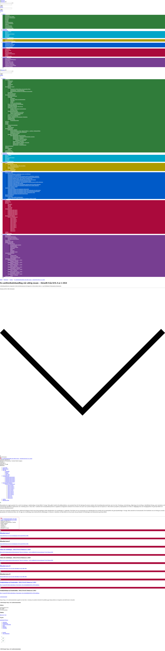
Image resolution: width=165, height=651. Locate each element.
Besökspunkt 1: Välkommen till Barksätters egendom (24, 136)
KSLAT (6, 32)
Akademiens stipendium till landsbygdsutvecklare (18, 193)
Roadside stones (13, 246)
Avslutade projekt (11, 119)
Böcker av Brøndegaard (12, 217)
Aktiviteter (5, 29)
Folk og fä (12, 228)
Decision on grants (14, 256)
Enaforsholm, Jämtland (12, 129)
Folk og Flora (13, 222)
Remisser (7, 18)
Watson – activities (14, 275)
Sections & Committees (12, 237)
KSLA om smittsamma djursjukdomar (15, 104)
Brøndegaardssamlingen (10, 53)
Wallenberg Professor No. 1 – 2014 (15, 260)
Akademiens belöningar (10, 44)
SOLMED (7, 35)
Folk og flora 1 (13, 223)
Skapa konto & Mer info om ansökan (17, 165)
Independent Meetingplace (10, 59)
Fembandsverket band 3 (12, 212)
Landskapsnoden (11, 118)
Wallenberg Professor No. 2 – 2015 (15, 262)
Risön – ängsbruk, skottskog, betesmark (21, 142)
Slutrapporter (13, 169)
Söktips (1, 6)
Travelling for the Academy (13, 239)
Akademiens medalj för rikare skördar (15, 183)
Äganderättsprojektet (14, 120)
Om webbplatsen (8, 25)
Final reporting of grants (15, 257)
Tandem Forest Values (12, 107)
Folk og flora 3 (13, 226)
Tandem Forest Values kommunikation (18, 108)
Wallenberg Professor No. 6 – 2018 (15, 271)
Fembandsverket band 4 (12, 213)
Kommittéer (10, 92)
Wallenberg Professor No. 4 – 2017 (15, 267)
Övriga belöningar (9, 46)
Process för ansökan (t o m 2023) (17, 112)
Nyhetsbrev (12, 98)
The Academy (8, 58)
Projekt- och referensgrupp (15, 103)
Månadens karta (8, 56)
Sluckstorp (12, 248)
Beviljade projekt (13, 110)
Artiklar (6, 54)
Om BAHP (7, 49)
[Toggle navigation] (0, 12)
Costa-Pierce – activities (15, 268)
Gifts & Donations (9, 66)
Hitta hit (9, 205)
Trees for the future (14, 247)
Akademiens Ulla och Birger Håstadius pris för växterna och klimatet (22, 179)
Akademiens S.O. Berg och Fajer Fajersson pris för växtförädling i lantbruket (23, 176)
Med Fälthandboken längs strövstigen (18, 135)
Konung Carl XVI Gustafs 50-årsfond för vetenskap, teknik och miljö (22, 198)
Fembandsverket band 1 (12, 210)
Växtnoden (10, 97)
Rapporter (7, 36)
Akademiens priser (9, 43)
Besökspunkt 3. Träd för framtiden (20, 139)
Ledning (9, 83)
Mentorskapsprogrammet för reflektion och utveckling (21, 91)
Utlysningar (5, 38)
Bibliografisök (8, 50)
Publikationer (5, 30)
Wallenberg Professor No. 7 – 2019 (15, 273)
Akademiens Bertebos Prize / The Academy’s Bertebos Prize (20, 178)
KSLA (4, 14)
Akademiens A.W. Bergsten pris (14, 175)
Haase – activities (13, 265)
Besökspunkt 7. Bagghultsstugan (19, 144)
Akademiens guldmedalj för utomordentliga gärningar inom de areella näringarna (24, 184)
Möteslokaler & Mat (9, 28)
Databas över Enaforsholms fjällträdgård (18, 132)
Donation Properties (9, 63)
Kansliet (9, 126)
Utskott (9, 87)
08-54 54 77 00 (3, 615)
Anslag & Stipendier (9, 39)
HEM (1, 279)
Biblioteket (6, 279)
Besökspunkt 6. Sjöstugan (18, 143)
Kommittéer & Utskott (9, 16)
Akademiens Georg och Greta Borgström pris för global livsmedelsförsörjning (23, 177)
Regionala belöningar (9, 45)
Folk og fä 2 (12, 230)
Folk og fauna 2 (13, 220)
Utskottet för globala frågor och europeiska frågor (20, 89)
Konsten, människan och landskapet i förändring (17, 117)
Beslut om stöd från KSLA (13, 167)
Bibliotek (4, 47)
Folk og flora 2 (13, 225)
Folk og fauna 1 (13, 219)
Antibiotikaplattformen (12, 105)
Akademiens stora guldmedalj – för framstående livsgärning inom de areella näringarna (25, 182)
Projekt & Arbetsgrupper (10, 17)
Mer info (7, 51)
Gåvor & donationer (9, 23)
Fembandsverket (8, 52)
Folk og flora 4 (13, 227)
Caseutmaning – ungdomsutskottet (17, 90)
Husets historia (11, 127)
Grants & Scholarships (9, 64)
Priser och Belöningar (7, 42)
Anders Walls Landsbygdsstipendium (15, 197)
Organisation (10, 80)
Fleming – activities (14, 261)
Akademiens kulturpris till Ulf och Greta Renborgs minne (19, 180)
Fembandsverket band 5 (12, 214)
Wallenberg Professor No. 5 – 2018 (15, 269)
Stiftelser (7, 24)
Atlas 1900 (10, 207)
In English (5, 57)
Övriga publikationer (9, 37)
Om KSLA (7, 15)
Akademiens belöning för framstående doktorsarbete (18, 189)
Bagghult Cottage (13, 251)
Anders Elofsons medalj (12, 186)
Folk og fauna (13, 218)
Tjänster (9, 206)
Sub (1, 5)
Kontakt (6, 21)
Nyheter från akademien (13, 125)
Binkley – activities (14, 263)
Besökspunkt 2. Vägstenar (18, 137)
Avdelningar (10, 84)
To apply (9, 254)
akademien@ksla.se (4, 620)
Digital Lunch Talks (9, 61)
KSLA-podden (8, 31)
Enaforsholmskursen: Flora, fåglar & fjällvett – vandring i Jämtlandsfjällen (25, 130)
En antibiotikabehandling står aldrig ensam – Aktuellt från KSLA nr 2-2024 (29, 279)
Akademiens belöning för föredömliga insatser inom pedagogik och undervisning (24, 190)
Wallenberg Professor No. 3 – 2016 (15, 264)
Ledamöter (10, 82)
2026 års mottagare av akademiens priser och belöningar (19, 173)
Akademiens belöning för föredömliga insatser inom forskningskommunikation (24, 191)
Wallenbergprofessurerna (10, 40)
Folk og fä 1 (12, 229)
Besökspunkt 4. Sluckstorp (18, 141)
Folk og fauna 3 (13, 221)
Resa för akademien (12, 93)
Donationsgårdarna (9, 22)
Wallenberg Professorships (10, 65)
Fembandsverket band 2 (12, 211)
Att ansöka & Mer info (12, 164)
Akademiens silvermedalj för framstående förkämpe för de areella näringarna (23, 185)
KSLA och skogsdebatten (13, 115)
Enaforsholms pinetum (14, 133)
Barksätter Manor (11, 243)
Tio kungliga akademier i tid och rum (15, 106)
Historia (9, 85)
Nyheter (6, 20)
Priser (4, 625)
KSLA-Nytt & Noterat (9, 33)
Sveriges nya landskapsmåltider (14, 114)
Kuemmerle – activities (15, 272)
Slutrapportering (11, 168)
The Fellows (7, 60)
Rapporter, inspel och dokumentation (17, 99)
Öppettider (10, 204)
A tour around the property (15, 244)
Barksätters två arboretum (20, 140)
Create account (13, 255)
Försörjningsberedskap (12, 96)
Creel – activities (13, 270)
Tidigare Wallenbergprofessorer (16, 113)
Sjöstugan (12, 250)
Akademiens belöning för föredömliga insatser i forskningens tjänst (21, 192)
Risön (11, 249)
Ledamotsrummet (8, 27)
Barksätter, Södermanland (13, 134)
